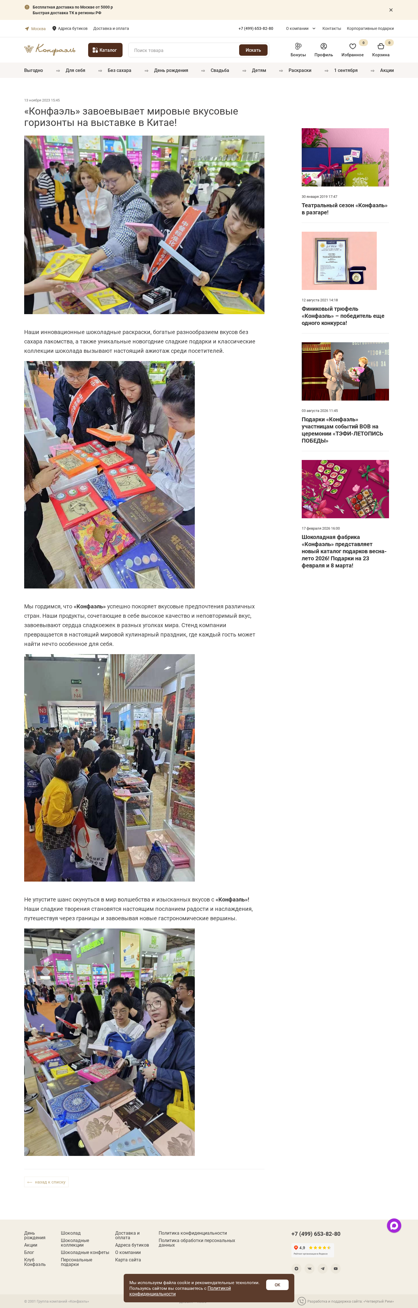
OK (277, 1285)
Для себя (75, 70)
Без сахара (119, 70)
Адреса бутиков (73, 28)
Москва (38, 28)
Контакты (331, 28)
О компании (297, 28)
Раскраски (300, 70)
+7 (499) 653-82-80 (315, 1233)
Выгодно (33, 70)
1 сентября (346, 70)
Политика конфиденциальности (193, 1233)
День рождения (171, 70)
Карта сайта (128, 1259)
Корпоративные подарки (370, 28)
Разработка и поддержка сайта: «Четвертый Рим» (350, 1301)
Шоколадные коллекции (75, 1242)
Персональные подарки (76, 1261)
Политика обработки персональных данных (197, 1242)
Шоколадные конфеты (85, 1252)
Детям (259, 70)
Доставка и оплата (111, 28)
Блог (29, 1252)
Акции (387, 70)
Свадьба (220, 70)
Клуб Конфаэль (35, 1261)
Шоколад (71, 1233)
